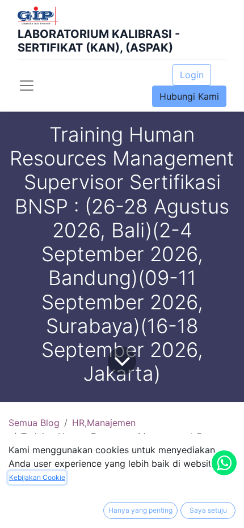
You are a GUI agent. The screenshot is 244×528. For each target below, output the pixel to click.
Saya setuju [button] (208, 510)
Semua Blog (34, 422)
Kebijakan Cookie (37, 477)
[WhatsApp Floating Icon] (224, 463)
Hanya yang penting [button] (140, 510)
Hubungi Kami (189, 96)
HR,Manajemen (104, 422)
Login (192, 74)
